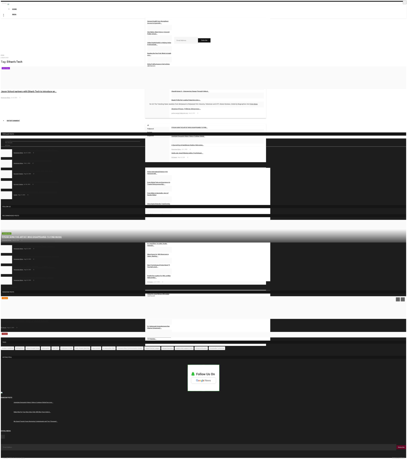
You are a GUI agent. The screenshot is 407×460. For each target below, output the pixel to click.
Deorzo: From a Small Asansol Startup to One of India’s (33, 161)
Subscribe (204, 40)
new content (96, 348)
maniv (15, 195)
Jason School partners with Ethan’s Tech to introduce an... (28, 91)
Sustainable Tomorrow (217, 348)
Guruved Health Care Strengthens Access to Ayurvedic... (157, 22)
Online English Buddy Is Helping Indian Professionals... (159, 43)
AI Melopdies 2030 (109, 348)
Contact (4, 3)
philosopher (45, 348)
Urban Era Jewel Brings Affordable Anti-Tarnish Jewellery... (34, 246)
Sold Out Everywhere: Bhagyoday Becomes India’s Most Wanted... (36, 150)
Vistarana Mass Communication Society (130, 348)
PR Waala (3, 327)
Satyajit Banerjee (167, 348)
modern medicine (7, 348)
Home (14, 9)
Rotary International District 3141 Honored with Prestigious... (35, 267)
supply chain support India (184, 348)
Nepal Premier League (152, 348)
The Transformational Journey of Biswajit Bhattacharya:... (34, 171)
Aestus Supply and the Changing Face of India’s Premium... (34, 278)
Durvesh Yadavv (18, 173)
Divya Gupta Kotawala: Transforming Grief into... (158, 204)
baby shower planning (82, 348)
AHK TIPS (55, 348)
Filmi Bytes (254, 104)
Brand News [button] (12, 287)
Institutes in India (66, 348)
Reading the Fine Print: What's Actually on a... (159, 54)
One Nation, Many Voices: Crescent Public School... (158, 33)
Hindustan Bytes (5, 97)
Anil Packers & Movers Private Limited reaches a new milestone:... (36, 182)
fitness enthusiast (201, 348)
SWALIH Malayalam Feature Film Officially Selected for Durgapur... (36, 257)
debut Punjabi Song (32, 348)
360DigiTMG (20, 348)
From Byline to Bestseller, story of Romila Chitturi (24, 321)
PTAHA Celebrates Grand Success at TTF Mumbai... (159, 338)
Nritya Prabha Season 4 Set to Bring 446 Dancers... (158, 65)
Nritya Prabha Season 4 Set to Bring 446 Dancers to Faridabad (35, 192)
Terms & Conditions (398, 458)
